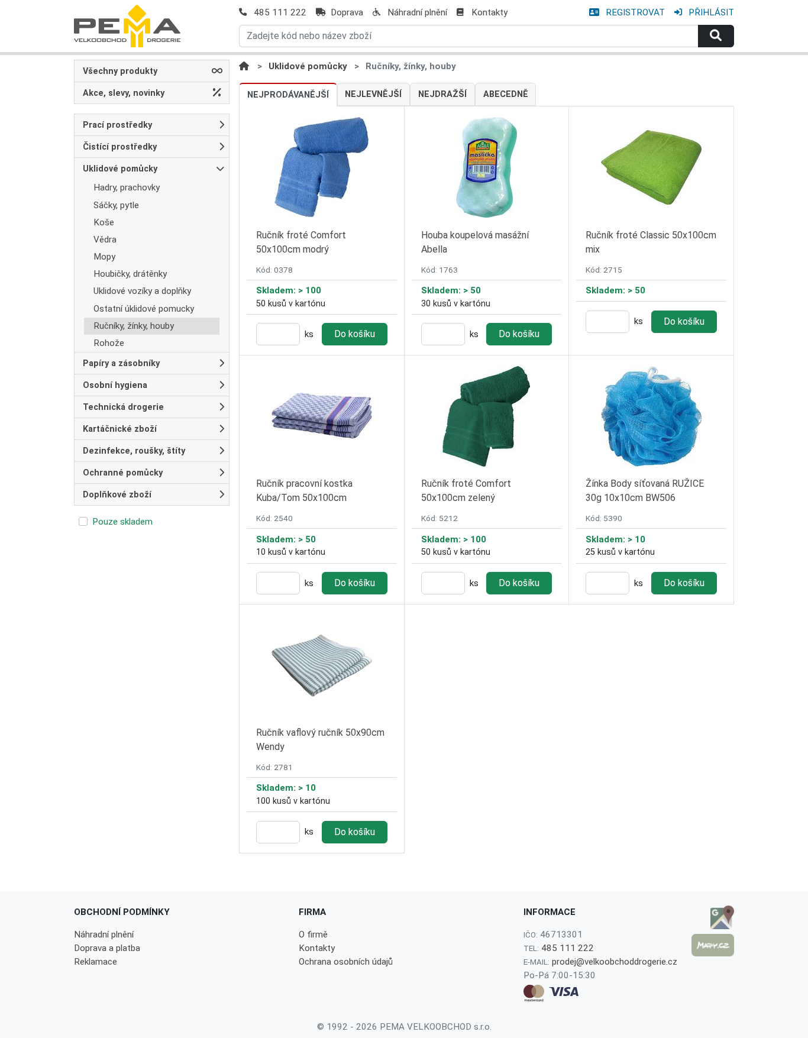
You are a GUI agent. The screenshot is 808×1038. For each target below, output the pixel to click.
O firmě (313, 934)
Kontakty (489, 12)
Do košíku (354, 333)
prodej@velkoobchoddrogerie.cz (614, 961)
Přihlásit (710, 12)
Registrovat (634, 12)
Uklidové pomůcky (308, 66)
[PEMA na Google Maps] (712, 917)
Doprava (347, 12)
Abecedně (505, 94)
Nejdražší (442, 94)
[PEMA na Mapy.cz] (712, 945)
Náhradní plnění (417, 12)
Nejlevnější (373, 94)
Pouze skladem (122, 521)
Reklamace (95, 961)
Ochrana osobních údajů (346, 961)
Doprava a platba (107, 948)
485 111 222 (280, 12)
